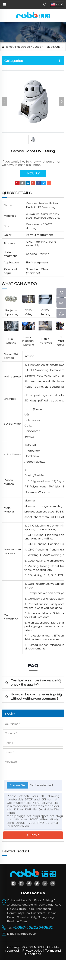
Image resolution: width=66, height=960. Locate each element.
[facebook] (29, 883)
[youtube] (52, 883)
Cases (37, 46)
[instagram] (13, 883)
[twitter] (37, 883)
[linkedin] (45, 883)
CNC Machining (37, 370)
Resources (22, 46)
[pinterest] (21, 883)
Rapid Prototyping (39, 375)
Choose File (18, 785)
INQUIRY (33, 173)
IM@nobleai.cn (18, 826)
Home (9, 46)
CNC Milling (35, 534)
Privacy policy (32, 950)
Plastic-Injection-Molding (28, 341)
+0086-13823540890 (32, 927)
